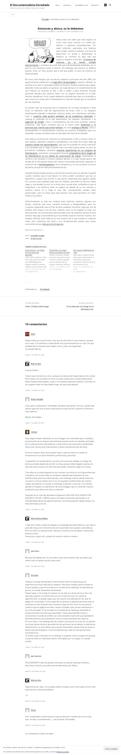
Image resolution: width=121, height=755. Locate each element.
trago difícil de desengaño (64, 82)
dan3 (33, 334)
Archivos (67, 5)
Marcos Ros (36, 363)
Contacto (95, 5)
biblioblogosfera (46, 164)
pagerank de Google (34, 122)
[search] (110, 5)
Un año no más (36, 238)
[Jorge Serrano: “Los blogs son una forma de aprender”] (37, 261)
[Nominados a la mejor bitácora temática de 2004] (61, 259)
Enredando (45, 289)
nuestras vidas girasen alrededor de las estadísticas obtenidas (63, 116)
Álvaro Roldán (37, 399)
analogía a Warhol (80, 127)
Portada (45, 19)
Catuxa (34, 432)
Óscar (33, 710)
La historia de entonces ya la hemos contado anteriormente (60, 62)
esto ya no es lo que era (52, 224)
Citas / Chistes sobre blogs (37, 306)
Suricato (34, 575)
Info (57, 5)
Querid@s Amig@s (37, 236)
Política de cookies (62, 752)
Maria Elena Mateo (39, 518)
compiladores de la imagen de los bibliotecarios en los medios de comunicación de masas (60, 154)
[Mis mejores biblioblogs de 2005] (85, 261)
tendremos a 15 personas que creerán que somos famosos (60, 126)
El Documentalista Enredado (30, 5)
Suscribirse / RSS (81, 5)
